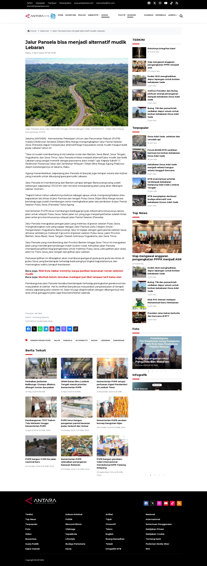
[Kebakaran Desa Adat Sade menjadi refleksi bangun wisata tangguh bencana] (139, 168)
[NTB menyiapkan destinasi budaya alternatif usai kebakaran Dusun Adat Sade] (139, 200)
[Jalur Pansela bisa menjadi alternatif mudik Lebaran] (157, 236)
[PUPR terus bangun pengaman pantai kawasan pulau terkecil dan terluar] (76, 407)
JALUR (57, 340)
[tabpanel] (157, 352)
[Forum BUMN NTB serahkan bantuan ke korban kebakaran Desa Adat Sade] (139, 154)
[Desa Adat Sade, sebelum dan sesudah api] (139, 140)
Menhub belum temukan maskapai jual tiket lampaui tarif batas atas (80, 277)
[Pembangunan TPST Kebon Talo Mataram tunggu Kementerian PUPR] (41, 407)
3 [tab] (157, 371)
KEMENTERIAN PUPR (41, 340)
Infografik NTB (113, 549)
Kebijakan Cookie (155, 534)
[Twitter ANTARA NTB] (154, 3)
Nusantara (30, 539)
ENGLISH (82, 15)
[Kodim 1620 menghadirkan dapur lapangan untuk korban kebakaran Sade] (139, 80)
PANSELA (67, 340)
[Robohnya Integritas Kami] (139, 52)
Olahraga (148, 15)
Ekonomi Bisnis (131, 16)
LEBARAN (105, 340)
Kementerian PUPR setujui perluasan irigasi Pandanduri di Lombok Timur (112, 384)
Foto (135, 329)
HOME (60, 15)
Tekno (109, 529)
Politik (121, 15)
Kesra (68, 549)
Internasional (153, 519)
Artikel (109, 514)
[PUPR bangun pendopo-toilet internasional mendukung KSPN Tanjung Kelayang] (112, 445)
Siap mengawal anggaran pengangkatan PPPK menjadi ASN (163, 65)
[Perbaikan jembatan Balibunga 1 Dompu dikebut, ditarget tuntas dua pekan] (41, 368)
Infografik (139, 375)
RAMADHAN (118, 340)
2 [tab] (152, 371)
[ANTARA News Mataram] (41, 16)
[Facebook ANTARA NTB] (149, 3)
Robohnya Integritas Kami (161, 48)
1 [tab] (148, 371)
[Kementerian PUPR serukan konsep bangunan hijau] (112, 407)
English (109, 534)
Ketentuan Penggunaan (159, 524)
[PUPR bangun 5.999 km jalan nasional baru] (41, 445)
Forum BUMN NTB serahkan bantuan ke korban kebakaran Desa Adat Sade (164, 153)
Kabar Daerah (32, 549)
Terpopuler (40, 3)
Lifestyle (70, 539)
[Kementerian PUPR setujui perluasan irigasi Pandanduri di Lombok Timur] (112, 368)
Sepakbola (160, 15)
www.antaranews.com (84, 3)
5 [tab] (165, 371)
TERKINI (138, 39)
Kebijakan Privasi (155, 529)
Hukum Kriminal (105, 16)
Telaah (109, 544)
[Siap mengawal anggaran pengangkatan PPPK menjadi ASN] (139, 66)
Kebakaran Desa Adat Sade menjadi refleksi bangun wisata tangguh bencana (162, 167)
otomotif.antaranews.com (38, 6)
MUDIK (94, 340)
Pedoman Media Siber (157, 544)
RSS (148, 549)
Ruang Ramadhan (115, 539)
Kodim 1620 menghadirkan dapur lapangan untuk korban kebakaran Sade (164, 79)
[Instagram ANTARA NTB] (160, 3)
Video (28, 534)
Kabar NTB (93, 15)
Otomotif (111, 524)
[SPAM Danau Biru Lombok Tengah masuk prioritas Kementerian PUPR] (76, 368)
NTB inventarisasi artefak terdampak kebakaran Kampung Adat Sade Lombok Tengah (163, 183)
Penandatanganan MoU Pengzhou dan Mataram (152, 360)
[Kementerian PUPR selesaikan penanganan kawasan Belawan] (76, 445)
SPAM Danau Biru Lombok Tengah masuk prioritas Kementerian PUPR (75, 384)
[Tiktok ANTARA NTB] (171, 3)
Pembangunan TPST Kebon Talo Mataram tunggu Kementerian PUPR (40, 423)
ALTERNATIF (82, 340)
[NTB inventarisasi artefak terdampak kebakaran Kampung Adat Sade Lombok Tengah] (139, 183)
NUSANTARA (70, 15)
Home (33, 31)
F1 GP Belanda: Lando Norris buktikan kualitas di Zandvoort (157, 465)
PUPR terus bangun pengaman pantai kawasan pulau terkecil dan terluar (75, 423)
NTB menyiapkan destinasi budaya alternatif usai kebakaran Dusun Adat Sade (163, 199)
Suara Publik (32, 544)
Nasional (44, 31)
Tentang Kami (65, 3)
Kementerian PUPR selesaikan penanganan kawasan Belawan (74, 462)
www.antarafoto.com (105, 3)
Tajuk (109, 519)
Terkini (30, 3)
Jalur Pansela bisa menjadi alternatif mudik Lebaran (78, 31)
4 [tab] (161, 371)
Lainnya (171, 15)
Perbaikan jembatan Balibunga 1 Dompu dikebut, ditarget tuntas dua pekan (40, 384)
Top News (52, 3)
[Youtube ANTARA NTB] (165, 3)
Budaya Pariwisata (75, 544)
